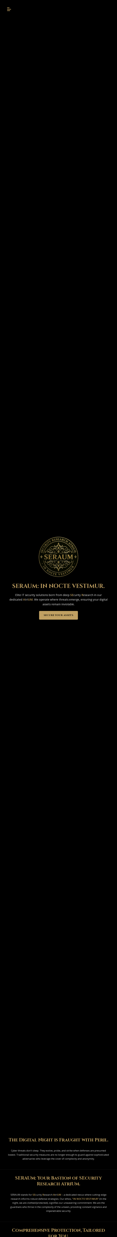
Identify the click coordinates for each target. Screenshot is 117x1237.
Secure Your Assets (58, 615)
